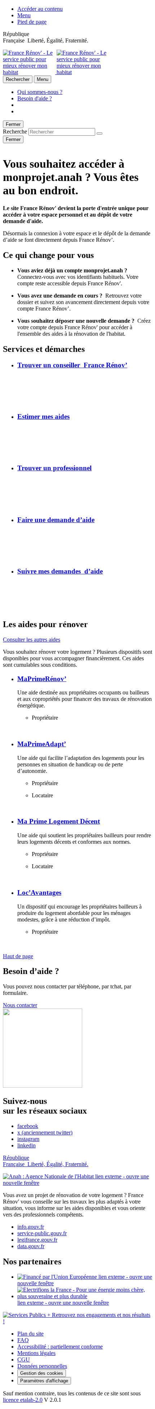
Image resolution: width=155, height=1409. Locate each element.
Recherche (15, 131)
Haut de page (18, 956)
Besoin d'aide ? (34, 98)
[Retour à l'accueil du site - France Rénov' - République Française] (56, 72)
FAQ (23, 1340)
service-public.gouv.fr (42, 1233)
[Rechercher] (99, 133)
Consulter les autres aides (31, 639)
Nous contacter (20, 1005)
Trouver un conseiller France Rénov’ (72, 365)
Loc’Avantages (39, 892)
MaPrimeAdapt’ (41, 744)
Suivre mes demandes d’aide (60, 571)
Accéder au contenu (40, 9)
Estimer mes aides (43, 416)
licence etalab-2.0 (23, 1400)
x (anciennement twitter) (44, 1132)
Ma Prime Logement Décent (58, 821)
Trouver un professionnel (54, 468)
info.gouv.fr (30, 1227)
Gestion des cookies (41, 1373)
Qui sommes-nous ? (39, 92)
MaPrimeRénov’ (41, 679)
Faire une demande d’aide (55, 520)
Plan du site (30, 1334)
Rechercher (18, 79)
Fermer (13, 124)
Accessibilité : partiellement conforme (60, 1347)
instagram (28, 1139)
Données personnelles (42, 1366)
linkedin (26, 1145)
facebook (27, 1126)
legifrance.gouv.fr (37, 1240)
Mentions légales (36, 1353)
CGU (23, 1359)
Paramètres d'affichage (44, 1380)
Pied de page (31, 22)
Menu (24, 15)
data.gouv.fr (30, 1246)
